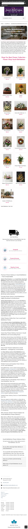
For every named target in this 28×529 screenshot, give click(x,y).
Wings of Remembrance (7, 183)
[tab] (14, 447)
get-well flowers (9, 402)
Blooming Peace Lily (20, 77)
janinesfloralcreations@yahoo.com (17, 1)
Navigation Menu (7, 18)
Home (2, 23)
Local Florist (7, 23)
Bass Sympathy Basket (21, 183)
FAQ (2, 497)
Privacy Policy (3, 494)
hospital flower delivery (6, 400)
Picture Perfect (7, 130)
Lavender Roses (7, 77)
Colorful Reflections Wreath (21, 148)
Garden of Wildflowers (7, 201)
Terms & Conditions (4, 493)
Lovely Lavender (7, 148)
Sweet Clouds (21, 130)
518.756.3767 (5, 1)
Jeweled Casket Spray (7, 95)
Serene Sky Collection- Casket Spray (21, 113)
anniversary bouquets (20, 284)
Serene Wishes (7, 113)
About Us (2, 492)
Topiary (20, 95)
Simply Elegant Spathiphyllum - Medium (21, 165)
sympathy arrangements (10, 369)
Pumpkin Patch (7, 165)
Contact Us (3, 496)
